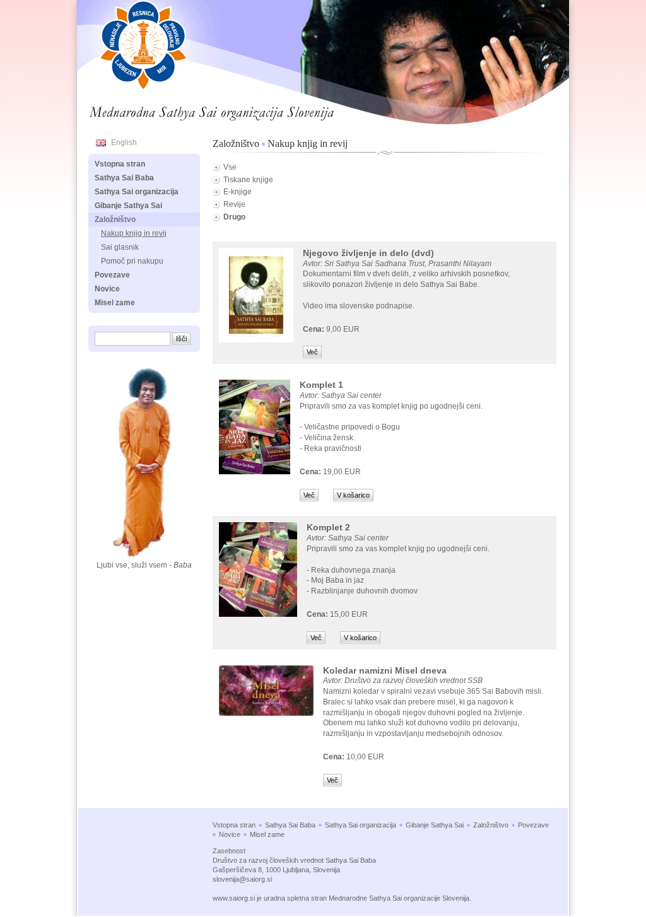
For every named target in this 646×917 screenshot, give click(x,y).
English (124, 142)
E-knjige (237, 191)
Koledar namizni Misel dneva (385, 670)
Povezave (112, 275)
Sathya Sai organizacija (137, 191)
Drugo (234, 217)
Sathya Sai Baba (124, 177)
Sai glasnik (120, 247)
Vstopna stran (120, 164)
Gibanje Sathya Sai (128, 205)
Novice (107, 288)
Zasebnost (229, 851)
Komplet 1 (321, 385)
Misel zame (115, 302)
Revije (234, 204)
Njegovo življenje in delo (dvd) (368, 253)
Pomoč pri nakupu (132, 261)
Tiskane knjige (248, 179)
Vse (230, 167)
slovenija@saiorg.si (242, 879)
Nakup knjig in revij (307, 143)
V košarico (353, 495)
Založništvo (236, 143)
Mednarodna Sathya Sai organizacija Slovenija (175, 110)
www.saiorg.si (234, 898)
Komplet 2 (328, 527)
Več (312, 352)
